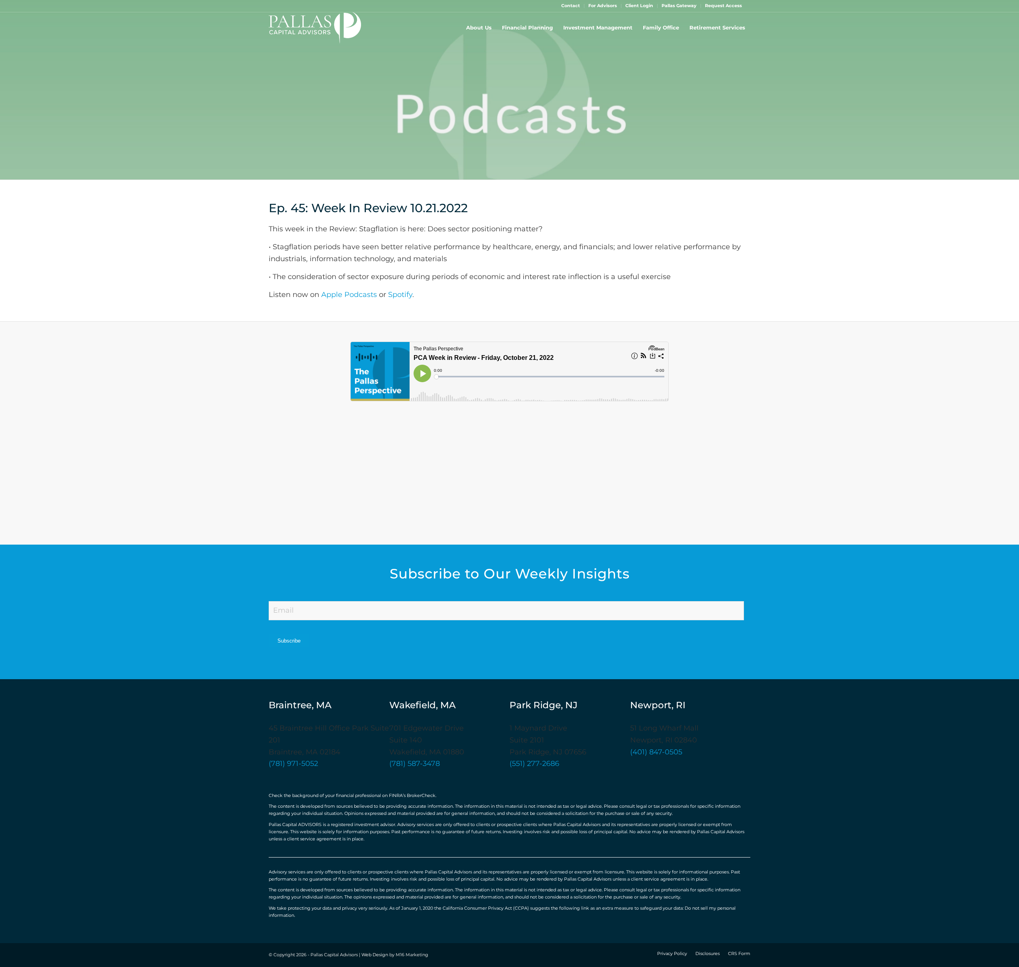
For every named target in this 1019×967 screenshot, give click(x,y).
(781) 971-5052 (293, 764)
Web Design (374, 955)
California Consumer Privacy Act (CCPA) (486, 908)
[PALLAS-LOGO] (315, 28)
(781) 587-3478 (414, 764)
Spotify (400, 295)
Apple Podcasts (349, 295)
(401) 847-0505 (656, 752)
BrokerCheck (421, 796)
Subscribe (289, 641)
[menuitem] (570, 6)
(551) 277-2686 (534, 764)
